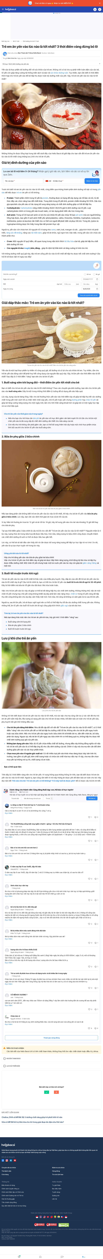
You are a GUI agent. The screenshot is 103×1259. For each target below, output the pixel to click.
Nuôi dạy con (5, 41)
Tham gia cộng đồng (51, 1038)
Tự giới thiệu (56, 1185)
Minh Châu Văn (12, 58)
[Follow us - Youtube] (15, 1160)
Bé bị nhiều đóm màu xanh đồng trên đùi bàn (28, 931)
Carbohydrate (26, 208)
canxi (53, 230)
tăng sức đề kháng (14, 233)
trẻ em (19, 192)
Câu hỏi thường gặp (8, 1199)
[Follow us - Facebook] (3, 1160)
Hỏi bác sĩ (92, 798)
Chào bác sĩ (15, 1016)
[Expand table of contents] (51, 64)
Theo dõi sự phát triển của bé (88, 295)
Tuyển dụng (56, 1192)
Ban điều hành (56, 1188)
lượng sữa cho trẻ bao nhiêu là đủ (24, 950)
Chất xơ (74, 594)
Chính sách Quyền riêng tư (10, 1188)
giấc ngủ (64, 605)
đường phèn (77, 400)
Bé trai (89, 274)
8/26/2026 (86, 289)
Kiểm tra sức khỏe (58, 1167)
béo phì (36, 418)
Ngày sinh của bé (9, 279)
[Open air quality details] (19, 1256)
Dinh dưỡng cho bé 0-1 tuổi (31, 41)
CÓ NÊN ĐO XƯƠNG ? (19, 995)
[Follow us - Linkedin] (11, 1160)
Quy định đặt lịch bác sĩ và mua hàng (14, 1206)
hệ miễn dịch (36, 233)
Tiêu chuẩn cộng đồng (9, 1202)
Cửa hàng (5, 1174)
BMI (4, 284)
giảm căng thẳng (89, 563)
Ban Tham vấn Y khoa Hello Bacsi (29, 53)
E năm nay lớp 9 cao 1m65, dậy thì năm (26, 867)
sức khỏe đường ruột (59, 73)
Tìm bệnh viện (6, 1171)
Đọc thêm (8, 813)
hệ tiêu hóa (69, 241)
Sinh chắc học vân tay (19, 885)
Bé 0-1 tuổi (16, 41)
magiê (27, 248)
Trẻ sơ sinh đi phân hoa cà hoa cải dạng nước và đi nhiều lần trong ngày (39, 973)
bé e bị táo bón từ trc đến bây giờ (24, 907)
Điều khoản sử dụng (8, 1185)
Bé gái (98, 274)
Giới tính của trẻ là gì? (10, 274)
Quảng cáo (55, 1195)
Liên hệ (54, 1199)
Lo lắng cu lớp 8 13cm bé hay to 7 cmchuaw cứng (30, 805)
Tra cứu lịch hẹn (57, 1174)
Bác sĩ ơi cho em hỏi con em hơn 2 (24, 848)
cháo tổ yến (91, 400)
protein (45, 198)
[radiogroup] (92, 274)
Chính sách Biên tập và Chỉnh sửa (13, 1192)
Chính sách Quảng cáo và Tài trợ (12, 1195)
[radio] (85, 274)
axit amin (79, 215)
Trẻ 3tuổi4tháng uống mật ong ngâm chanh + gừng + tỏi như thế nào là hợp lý (41, 824)
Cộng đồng (56, 1171)
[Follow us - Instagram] (7, 1160)
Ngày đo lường (8, 289)
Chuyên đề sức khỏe (9, 1167)
